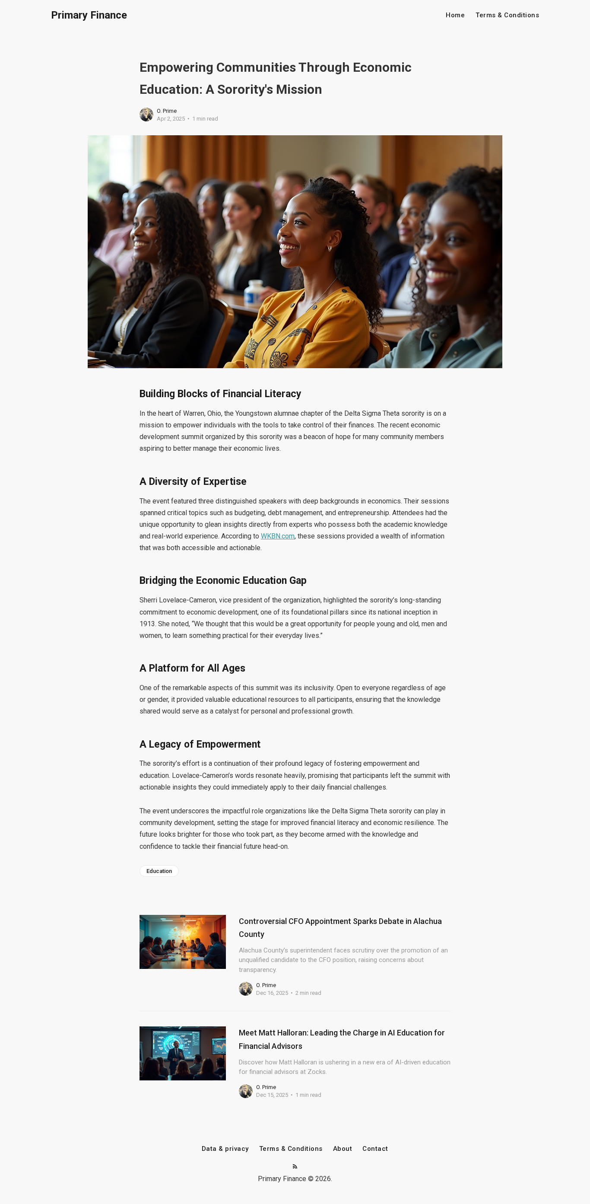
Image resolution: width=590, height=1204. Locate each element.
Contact (375, 1149)
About (342, 1149)
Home (455, 15)
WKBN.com (278, 536)
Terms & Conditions (507, 15)
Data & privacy (225, 1149)
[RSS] (295, 1167)
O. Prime (167, 111)
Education (159, 871)
